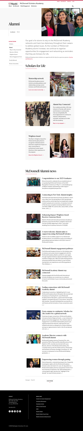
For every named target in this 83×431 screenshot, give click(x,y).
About (10, 6)
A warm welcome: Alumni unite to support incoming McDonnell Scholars (56, 232)
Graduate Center (40, 404)
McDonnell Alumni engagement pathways (57, 248)
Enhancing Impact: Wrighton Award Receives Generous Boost (55, 216)
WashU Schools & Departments (43, 416)
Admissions (34, 6)
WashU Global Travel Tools (42, 414)
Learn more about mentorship (36, 89)
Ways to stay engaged (58, 123)
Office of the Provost (41, 406)
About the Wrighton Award (35, 155)
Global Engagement (25, 6)
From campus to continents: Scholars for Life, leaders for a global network (57, 312)
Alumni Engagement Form (16, 56)
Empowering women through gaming (56, 359)
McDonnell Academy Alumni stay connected (54, 271)
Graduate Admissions (41, 401)
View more (50, 381)
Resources (63, 1)
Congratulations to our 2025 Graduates (57, 178)
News (58, 1)
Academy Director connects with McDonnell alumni (54, 336)
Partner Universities (13, 63)
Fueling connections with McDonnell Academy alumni (55, 288)
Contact (69, 1)
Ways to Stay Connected (15, 49)
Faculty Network (13, 60)
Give (73, 1)
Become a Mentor (14, 52)
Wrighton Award (13, 54)
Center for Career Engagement (43, 398)
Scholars (11, 44)
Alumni (11, 47)
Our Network (16, 6)
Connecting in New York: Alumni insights (57, 194)
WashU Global (39, 411)
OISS (37, 409)
